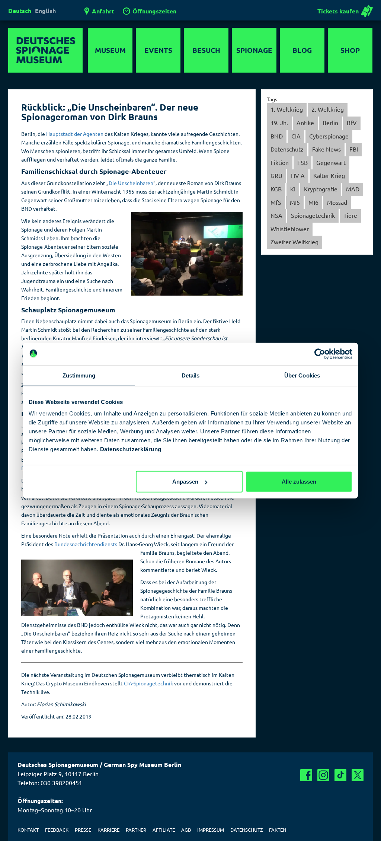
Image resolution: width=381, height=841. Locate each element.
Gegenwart (331, 162)
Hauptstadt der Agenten (74, 133)
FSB (302, 162)
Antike (305, 122)
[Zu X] (358, 775)
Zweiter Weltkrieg (294, 241)
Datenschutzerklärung (130, 449)
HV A (298, 175)
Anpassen (185, 481)
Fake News (326, 149)
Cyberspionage (329, 136)
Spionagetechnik (313, 215)
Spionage (254, 50)
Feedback (56, 829)
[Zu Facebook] (306, 775)
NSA (276, 215)
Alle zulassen (299, 481)
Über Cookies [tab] (302, 375)
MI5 (295, 202)
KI (292, 188)
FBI (353, 149)
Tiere (350, 215)
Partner (136, 829)
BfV (352, 122)
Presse (83, 829)
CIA (296, 136)
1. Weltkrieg (286, 109)
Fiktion (279, 162)
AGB (186, 829)
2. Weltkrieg (327, 109)
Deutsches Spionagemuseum (45, 50)
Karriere (108, 829)
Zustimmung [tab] (79, 375)
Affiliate (164, 829)
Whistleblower (289, 228)
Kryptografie (320, 188)
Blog (302, 50)
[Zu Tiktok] (340, 775)
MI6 (313, 202)
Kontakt (28, 829)
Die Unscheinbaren (131, 182)
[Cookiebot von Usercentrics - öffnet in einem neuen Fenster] (319, 353)
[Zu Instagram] (323, 775)
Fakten (277, 829)
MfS (275, 202)
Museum (110, 50)
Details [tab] (191, 375)
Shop (350, 50)
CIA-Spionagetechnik (148, 683)
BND (276, 136)
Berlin (330, 122)
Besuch (206, 50)
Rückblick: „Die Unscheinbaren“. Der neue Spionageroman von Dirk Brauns (109, 111)
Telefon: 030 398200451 (49, 782)
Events (158, 50)
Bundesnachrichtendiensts (85, 544)
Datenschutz (287, 149)
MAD (352, 188)
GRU (276, 175)
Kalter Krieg (329, 175)
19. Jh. (279, 122)
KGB (276, 188)
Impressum (210, 829)
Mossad (337, 202)
